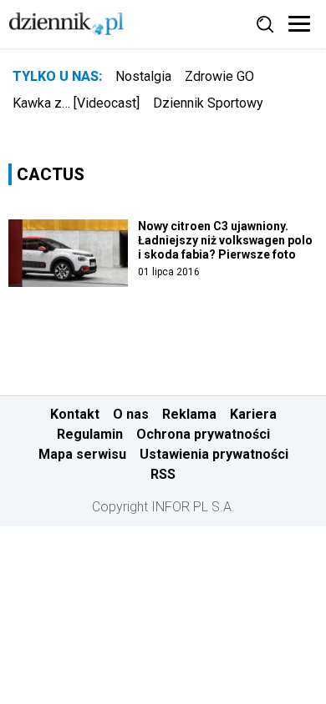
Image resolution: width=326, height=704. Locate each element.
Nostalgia (143, 76)
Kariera (253, 414)
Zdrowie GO (219, 76)
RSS (163, 474)
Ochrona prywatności (203, 434)
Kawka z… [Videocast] (76, 103)
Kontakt (74, 414)
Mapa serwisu (82, 454)
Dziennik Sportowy (208, 103)
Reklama (189, 414)
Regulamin (90, 434)
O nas (131, 414)
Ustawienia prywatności (214, 454)
